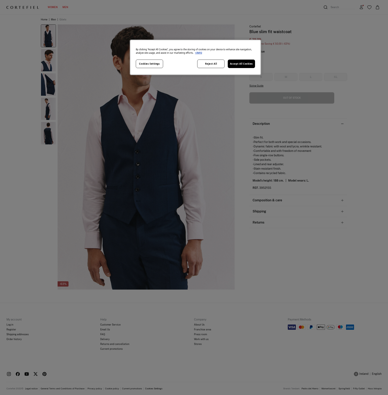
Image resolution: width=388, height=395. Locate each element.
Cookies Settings (149, 63)
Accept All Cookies (241, 63)
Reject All (211, 63)
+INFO (198, 52)
